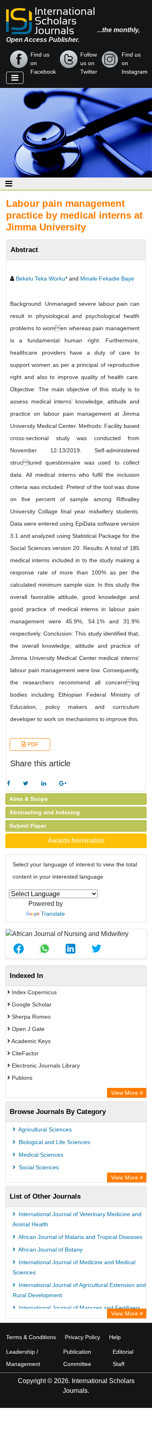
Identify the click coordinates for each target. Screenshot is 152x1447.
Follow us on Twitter (88, 59)
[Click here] (8, 783)
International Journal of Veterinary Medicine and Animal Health (77, 1219)
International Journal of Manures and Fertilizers (78, 1307)
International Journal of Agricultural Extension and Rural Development (79, 1290)
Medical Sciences (40, 1154)
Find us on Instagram (135, 59)
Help (115, 1337)
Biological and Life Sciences (53, 1142)
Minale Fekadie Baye (107, 278)
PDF (32, 744)
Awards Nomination (76, 840)
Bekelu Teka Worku (40, 278)
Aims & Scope (28, 799)
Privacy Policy (82, 1337)
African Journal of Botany (50, 1249)
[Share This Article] (19, 948)
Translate (53, 913)
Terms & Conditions (31, 1337)
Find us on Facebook (43, 59)
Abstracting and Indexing (44, 812)
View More (125, 1093)
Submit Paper (27, 825)
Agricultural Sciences (44, 1129)
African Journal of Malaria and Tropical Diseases (79, 1237)
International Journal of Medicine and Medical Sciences (74, 1267)
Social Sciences (38, 1167)
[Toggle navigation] (15, 78)
